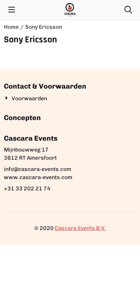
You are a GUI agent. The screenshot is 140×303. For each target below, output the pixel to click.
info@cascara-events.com (37, 169)
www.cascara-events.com (38, 177)
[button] (11, 10)
